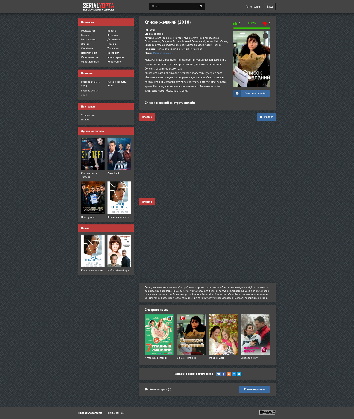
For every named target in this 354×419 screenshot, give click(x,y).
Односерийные (90, 61)
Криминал (113, 52)
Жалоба (268, 117)
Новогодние (114, 61)
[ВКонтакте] (218, 374)
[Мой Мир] (234, 374)
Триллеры (113, 48)
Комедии (112, 35)
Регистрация (253, 6)
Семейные (87, 48)
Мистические (88, 39)
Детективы (113, 39)
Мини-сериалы (115, 57)
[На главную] (98, 6)
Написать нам (116, 413)
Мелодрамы (88, 30)
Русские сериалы (163, 53)
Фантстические (89, 57)
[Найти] (201, 6)
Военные (86, 35)
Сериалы (112, 44)
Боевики (112, 30)
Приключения (89, 52)
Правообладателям (90, 413)
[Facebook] (223, 374)
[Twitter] (239, 374)
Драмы (85, 44)
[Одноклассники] (229, 374)
